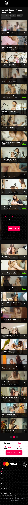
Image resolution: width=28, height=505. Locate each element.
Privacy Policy (4, 490)
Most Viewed (5, 15)
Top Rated (13, 15)
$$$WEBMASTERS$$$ (6, 493)
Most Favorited (6, 17)
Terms (2, 485)
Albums (2, 473)
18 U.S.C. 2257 (4, 488)
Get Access (15, 452)
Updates (3, 468)
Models (2, 476)
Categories (3, 478)
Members (3, 483)
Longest (19, 15)
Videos (2, 471)
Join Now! (3, 481)
